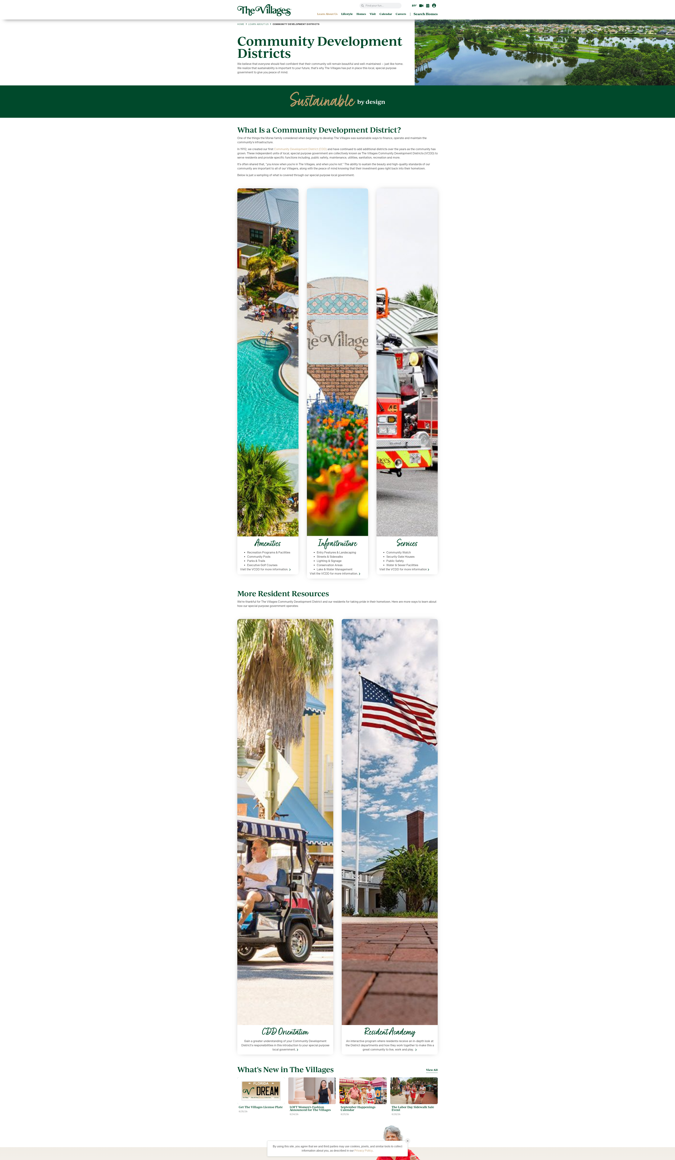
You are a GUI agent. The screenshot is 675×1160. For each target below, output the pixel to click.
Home (240, 24)
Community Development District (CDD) (300, 149)
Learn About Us (258, 24)
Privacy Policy (363, 1150)
